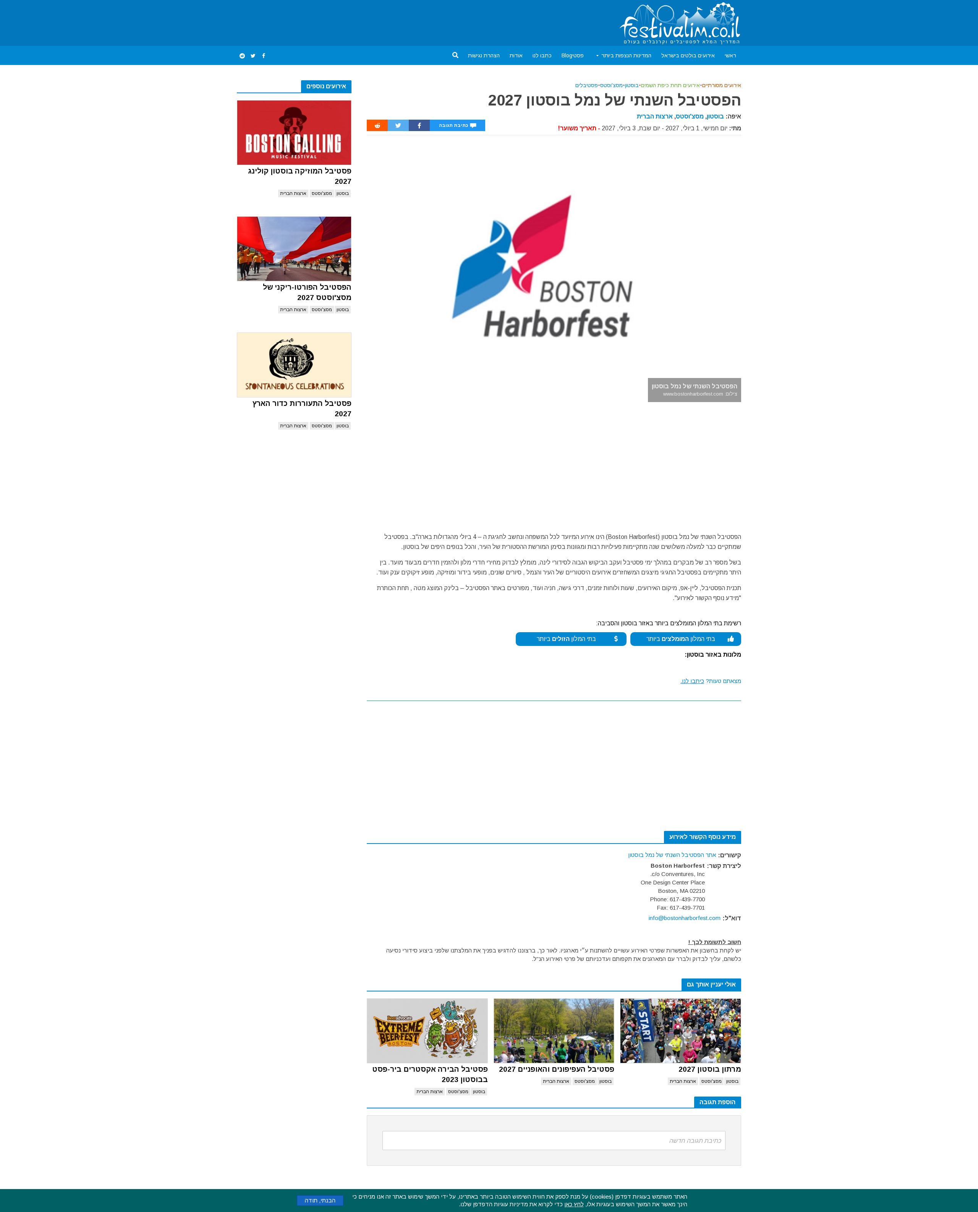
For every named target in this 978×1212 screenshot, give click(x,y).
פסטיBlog (573, 55)
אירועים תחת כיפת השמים (670, 85)
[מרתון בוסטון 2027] (680, 1030)
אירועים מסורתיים (721, 85)
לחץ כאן (574, 1204)
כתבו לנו (542, 55)
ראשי (730, 55)
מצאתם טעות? (710, 681)
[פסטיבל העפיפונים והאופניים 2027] (554, 1030)
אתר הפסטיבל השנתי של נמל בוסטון (672, 855)
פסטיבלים (586, 85)
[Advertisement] (376, 21)
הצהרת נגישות (484, 55)
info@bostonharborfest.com (685, 918)
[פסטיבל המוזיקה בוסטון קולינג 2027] (294, 132)
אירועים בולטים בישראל (688, 55)
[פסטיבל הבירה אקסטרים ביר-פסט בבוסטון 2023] (427, 1030)
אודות (516, 55)
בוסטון (343, 193)
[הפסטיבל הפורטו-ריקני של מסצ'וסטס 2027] (294, 248)
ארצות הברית (293, 193)
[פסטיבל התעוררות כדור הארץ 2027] (294, 365)
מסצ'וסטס (322, 193)
